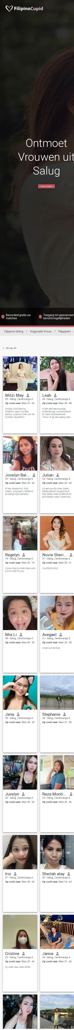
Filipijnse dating (13, 331)
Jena (9, 714)
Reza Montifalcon (54, 794)
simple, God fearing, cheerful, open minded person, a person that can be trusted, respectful (20, 412)
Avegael (49, 634)
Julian (47, 475)
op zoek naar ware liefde (17, 967)
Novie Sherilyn (54, 555)
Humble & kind (50, 568)
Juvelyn (12, 794)
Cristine (12, 953)
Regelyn (12, 555)
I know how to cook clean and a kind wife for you (20, 569)
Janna (47, 953)
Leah (46, 395)
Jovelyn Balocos (17, 475)
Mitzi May (14, 395)
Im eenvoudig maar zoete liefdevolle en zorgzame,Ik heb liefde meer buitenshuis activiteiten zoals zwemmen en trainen (57, 492)
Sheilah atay (53, 873)
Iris (8, 873)
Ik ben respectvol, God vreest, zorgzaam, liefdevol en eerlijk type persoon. (19, 491)
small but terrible (51, 648)
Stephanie (51, 714)
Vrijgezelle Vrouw (41, 331)
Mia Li (11, 634)
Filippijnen (64, 331)
